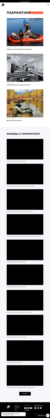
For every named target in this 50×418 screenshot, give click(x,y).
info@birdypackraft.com (38, 405)
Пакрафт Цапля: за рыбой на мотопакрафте (19, 49)
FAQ (15, 409)
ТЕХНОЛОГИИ (17, 406)
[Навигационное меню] (48, 4)
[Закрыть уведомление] (24, 413)
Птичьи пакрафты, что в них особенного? (19, 85)
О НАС (16, 410)
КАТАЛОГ (16, 405)
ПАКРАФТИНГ (17, 407)
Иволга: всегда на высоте (14, 120)
